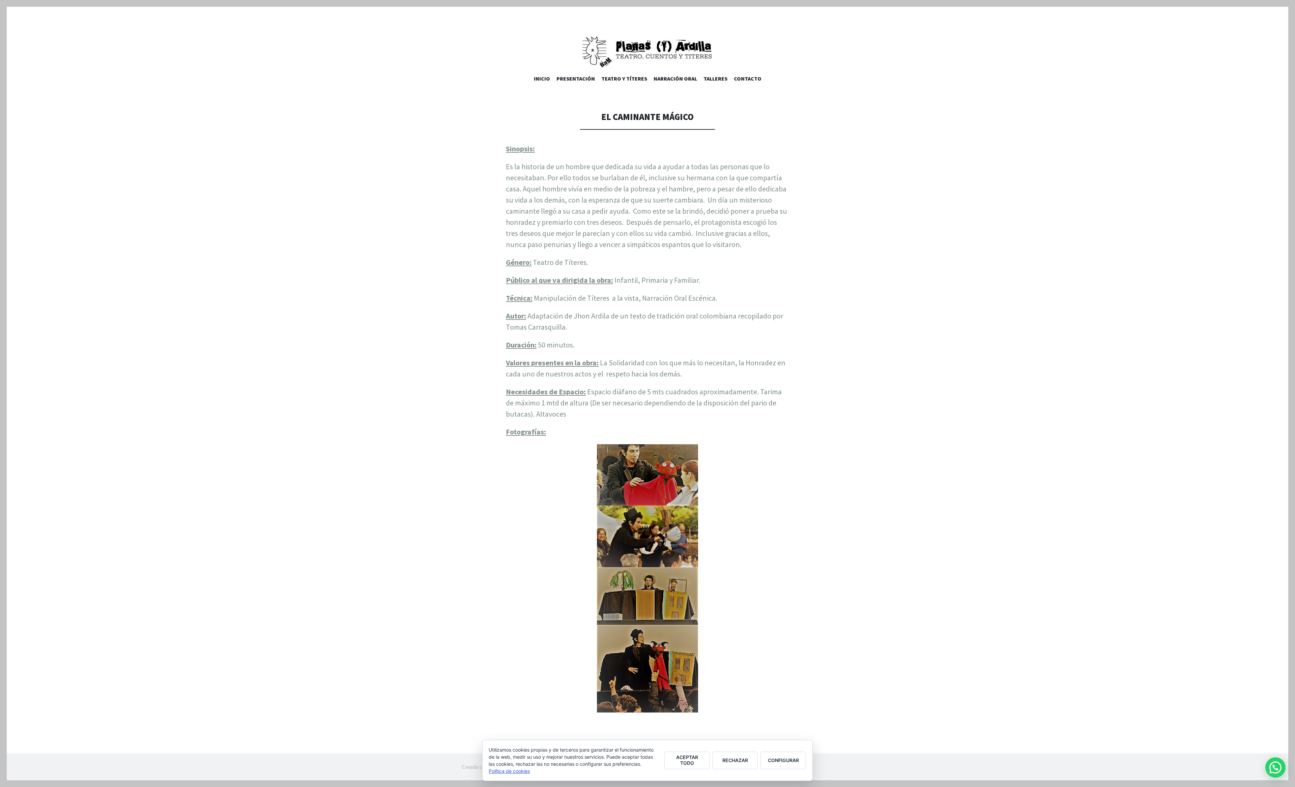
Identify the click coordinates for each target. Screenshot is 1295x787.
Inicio (542, 78)
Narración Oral (675, 78)
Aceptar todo (687, 760)
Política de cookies (509, 771)
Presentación (575, 78)
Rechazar (735, 760)
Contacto (747, 78)
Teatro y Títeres (624, 78)
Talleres (715, 78)
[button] (1275, 767)
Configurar (783, 760)
